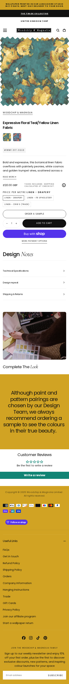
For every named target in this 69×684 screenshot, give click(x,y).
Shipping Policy (12, 570)
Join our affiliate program (19, 616)
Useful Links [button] (10, 541)
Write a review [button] (34, 475)
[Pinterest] (45, 638)
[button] (34, 21)
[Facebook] (24, 638)
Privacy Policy (11, 609)
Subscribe (55, 675)
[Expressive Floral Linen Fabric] (17, 137)
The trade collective (34, 13)
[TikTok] (38, 638)
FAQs (6, 550)
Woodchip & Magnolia (18, 112)
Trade (6, 596)
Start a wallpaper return (18, 623)
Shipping (49, 184)
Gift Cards (9, 603)
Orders (7, 576)
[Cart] (64, 30)
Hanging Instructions (16, 590)
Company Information (17, 583)
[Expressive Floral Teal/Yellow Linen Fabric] (7, 137)
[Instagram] (31, 638)
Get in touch (11, 556)
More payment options (34, 241)
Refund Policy (11, 563)
